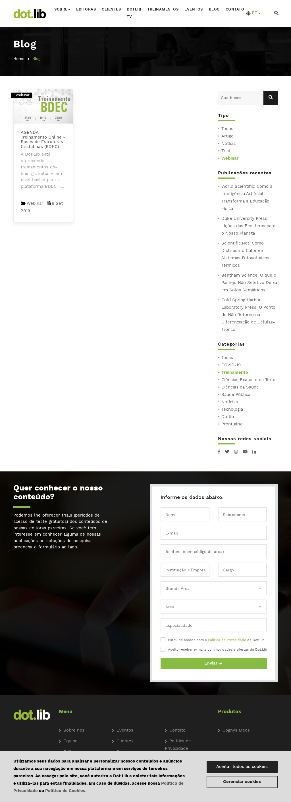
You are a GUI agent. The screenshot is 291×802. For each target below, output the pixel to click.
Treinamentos (162, 9)
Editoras (86, 9)
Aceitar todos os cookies (242, 767)
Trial (225, 151)
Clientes (111, 9)
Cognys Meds (236, 730)
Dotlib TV (134, 13)
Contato (235, 9)
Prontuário (232, 424)
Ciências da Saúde (240, 387)
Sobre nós (73, 730)
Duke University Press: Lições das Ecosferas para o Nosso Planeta (248, 226)
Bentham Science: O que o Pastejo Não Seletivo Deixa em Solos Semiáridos (249, 283)
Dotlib (227, 417)
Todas (227, 358)
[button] (253, 13)
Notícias (229, 402)
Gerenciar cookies (242, 782)
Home (18, 59)
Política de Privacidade (227, 640)
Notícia (228, 144)
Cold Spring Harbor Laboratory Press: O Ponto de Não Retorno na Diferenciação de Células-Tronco (248, 315)
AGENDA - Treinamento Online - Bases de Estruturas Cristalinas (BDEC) (43, 140)
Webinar (229, 158)
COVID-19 (231, 365)
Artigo (227, 136)
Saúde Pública (235, 395)
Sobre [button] (61, 9)
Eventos (193, 9)
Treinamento (234, 373)
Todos (227, 129)
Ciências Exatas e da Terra (248, 380)
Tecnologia (232, 410)
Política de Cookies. (65, 791)
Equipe (70, 741)
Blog (214, 9)
